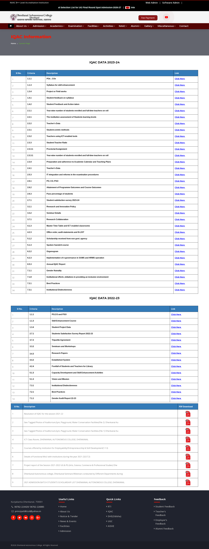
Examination (75, 26)
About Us (21, 26)
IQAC (110, 511)
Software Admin (170, 2)
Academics (56, 26)
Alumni (135, 26)
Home (13, 43)
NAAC (122, 26)
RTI (109, 506)
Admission (39, 26)
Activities (108, 26)
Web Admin (152, 2)
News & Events (68, 521)
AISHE (111, 526)
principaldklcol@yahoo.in (28, 511)
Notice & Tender (69, 516)
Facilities (92, 26)
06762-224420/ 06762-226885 (29, 506)
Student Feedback (165, 506)
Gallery (148, 26)
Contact (183, 26)
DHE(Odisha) (114, 516)
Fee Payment (148, 17)
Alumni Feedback (164, 528)
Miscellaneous (166, 26)
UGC (110, 521)
